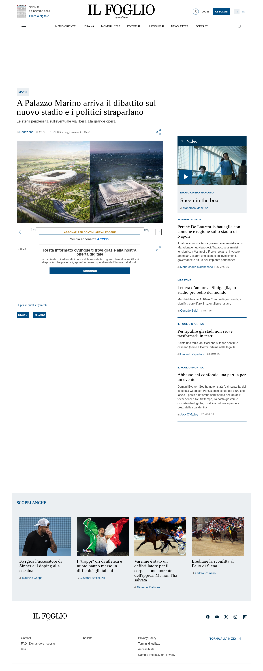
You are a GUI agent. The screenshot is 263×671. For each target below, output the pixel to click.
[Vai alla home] (121, 11)
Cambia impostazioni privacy (156, 654)
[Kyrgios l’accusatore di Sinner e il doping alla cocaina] (45, 536)
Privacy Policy (147, 638)
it (237, 11)
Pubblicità (86, 638)
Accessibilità (146, 649)
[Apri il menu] (23, 26)
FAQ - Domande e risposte (38, 643)
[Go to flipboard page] (245, 617)
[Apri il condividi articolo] (159, 132)
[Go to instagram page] (235, 617)
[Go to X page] (226, 617)
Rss (23, 649)
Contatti (26, 638)
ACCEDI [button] (103, 239)
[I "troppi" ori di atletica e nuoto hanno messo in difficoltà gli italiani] (103, 536)
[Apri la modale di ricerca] (239, 26)
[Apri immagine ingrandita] (158, 249)
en (243, 11)
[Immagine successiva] (158, 232)
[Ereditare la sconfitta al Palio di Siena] (218, 536)
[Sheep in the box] (212, 165)
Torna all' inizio (222, 638)
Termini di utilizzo (149, 643)
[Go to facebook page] (207, 617)
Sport (22, 91)
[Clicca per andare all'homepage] (50, 617)
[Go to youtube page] (217, 617)
